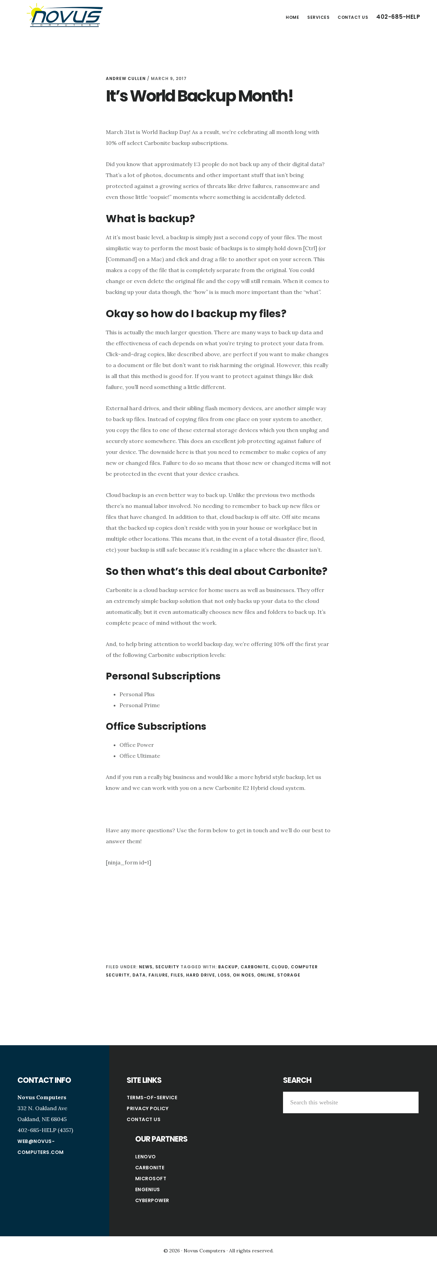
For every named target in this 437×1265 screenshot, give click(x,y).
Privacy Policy (147, 1108)
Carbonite (150, 1167)
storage (288, 975)
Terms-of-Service (152, 1097)
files (177, 975)
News (146, 967)
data (139, 975)
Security (167, 967)
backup (228, 967)
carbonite (255, 967)
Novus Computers (65, 15)
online (265, 975)
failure (158, 975)
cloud (279, 967)
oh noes (243, 975)
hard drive (200, 975)
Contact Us (143, 1119)
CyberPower (152, 1200)
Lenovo (145, 1156)
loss (224, 975)
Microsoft (151, 1178)
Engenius (147, 1189)
